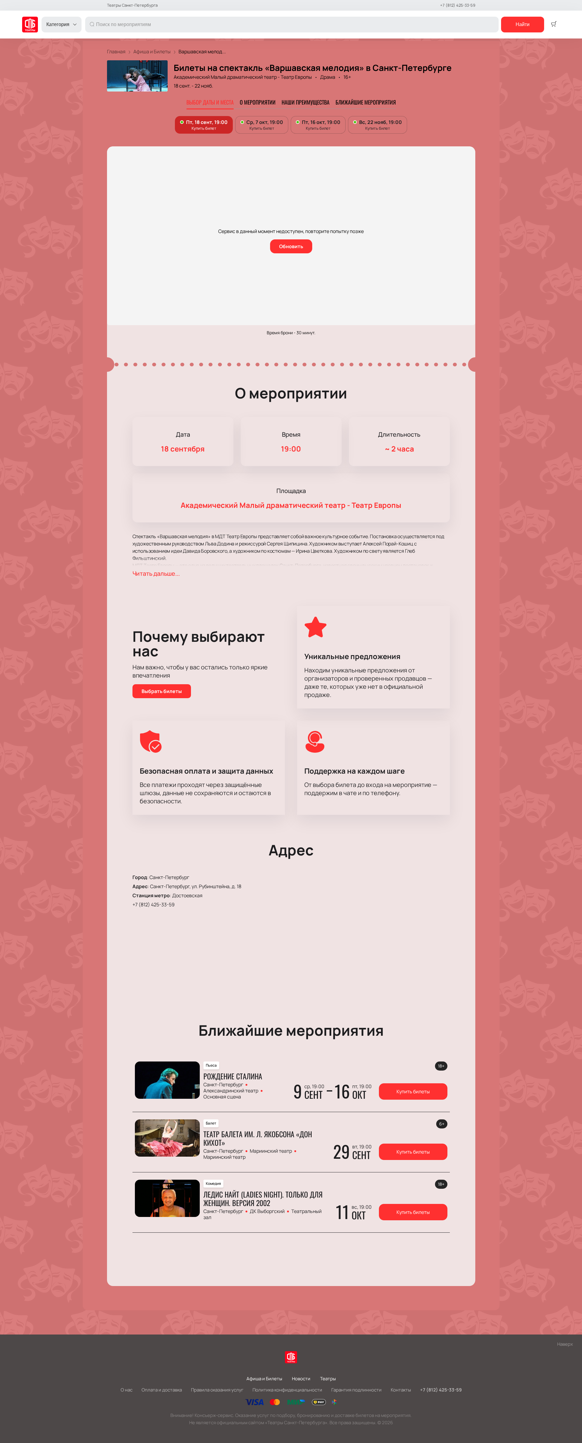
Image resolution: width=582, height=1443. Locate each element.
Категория (57, 24)
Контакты (401, 1390)
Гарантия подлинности (356, 1390)
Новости (301, 1378)
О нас (126, 1390)
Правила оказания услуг (217, 1390)
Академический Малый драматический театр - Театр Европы (243, 77)
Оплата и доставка (162, 1390)
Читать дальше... (156, 573)
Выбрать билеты (162, 691)
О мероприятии (258, 102)
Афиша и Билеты (264, 1378)
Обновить (291, 246)
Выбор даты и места (210, 102)
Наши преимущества (305, 102)
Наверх (565, 1344)
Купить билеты (413, 1091)
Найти (523, 24)
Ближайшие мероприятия (366, 102)
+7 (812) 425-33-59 (457, 5)
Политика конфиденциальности (287, 1390)
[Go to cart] (554, 24)
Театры (328, 1378)
